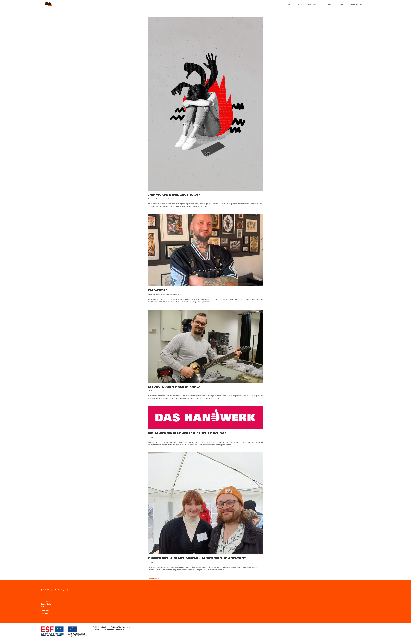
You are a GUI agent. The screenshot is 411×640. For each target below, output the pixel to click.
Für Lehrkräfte (342, 4)
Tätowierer (158, 290)
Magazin (291, 4)
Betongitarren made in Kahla (174, 387)
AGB (42, 606)
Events (322, 4)
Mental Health (167, 199)
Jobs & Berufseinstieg (155, 294)
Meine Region (174, 294)
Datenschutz (46, 604)
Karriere (159, 199)
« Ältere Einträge (153, 579)
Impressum (45, 601)
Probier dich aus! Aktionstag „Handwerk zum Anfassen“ (197, 558)
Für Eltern (331, 4)
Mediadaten (45, 613)
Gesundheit (152, 199)
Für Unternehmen (356, 4)
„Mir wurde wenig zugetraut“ (174, 195)
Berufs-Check (312, 4)
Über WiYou (45, 610)
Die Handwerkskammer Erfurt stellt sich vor (187, 433)
